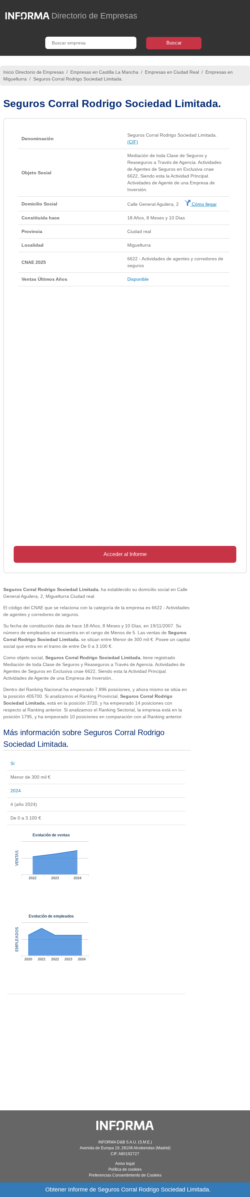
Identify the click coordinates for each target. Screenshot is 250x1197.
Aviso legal (125, 1163)
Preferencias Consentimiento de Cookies (125, 1175)
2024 (15, 790)
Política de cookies (125, 1169)
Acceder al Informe (125, 554)
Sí (12, 763)
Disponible (138, 279)
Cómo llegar (203, 204)
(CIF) (132, 141)
